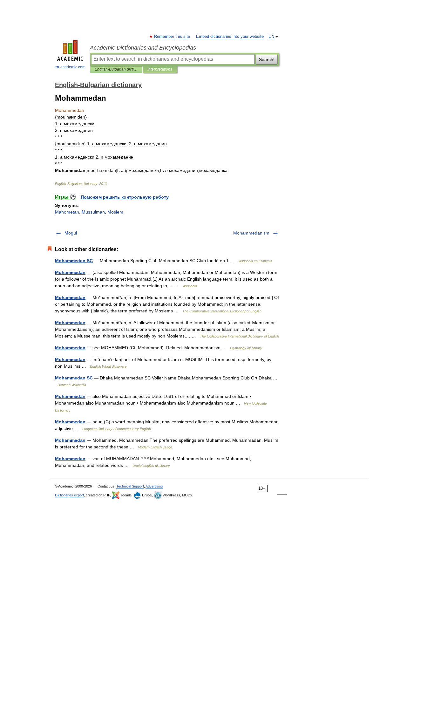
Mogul (70, 232)
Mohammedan (70, 272)
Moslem (115, 212)
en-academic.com (70, 67)
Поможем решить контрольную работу (125, 197)
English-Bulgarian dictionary (116, 69)
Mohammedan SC (74, 260)
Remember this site (172, 36)
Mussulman (93, 212)
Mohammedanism (251, 232)
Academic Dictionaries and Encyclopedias (143, 47)
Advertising (154, 486)
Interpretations (159, 69)
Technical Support (130, 486)
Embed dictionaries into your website (230, 36)
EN (271, 36)
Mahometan (67, 212)
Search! (267, 59)
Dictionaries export (69, 495)
